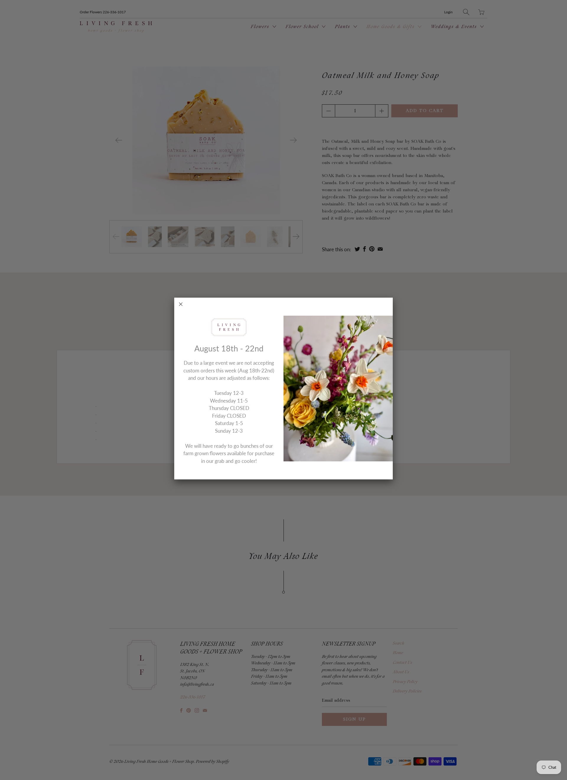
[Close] (180, 304)
